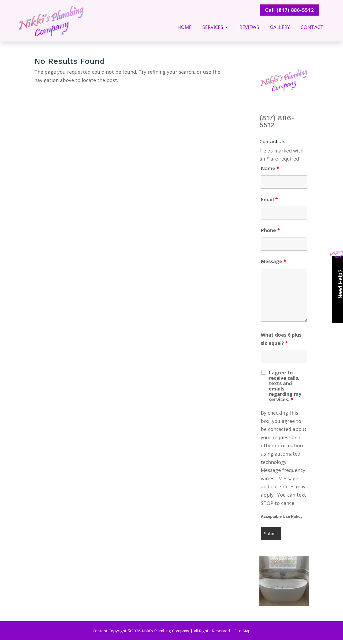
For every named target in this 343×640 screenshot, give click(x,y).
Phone (270, 230)
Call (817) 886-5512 (289, 10)
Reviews (249, 27)
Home (184, 27)
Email (269, 199)
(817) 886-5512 (276, 121)
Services (212, 27)
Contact (312, 27)
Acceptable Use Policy (282, 516)
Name (270, 168)
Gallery (280, 27)
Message (273, 261)
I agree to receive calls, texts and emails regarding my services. (285, 386)
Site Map (242, 630)
